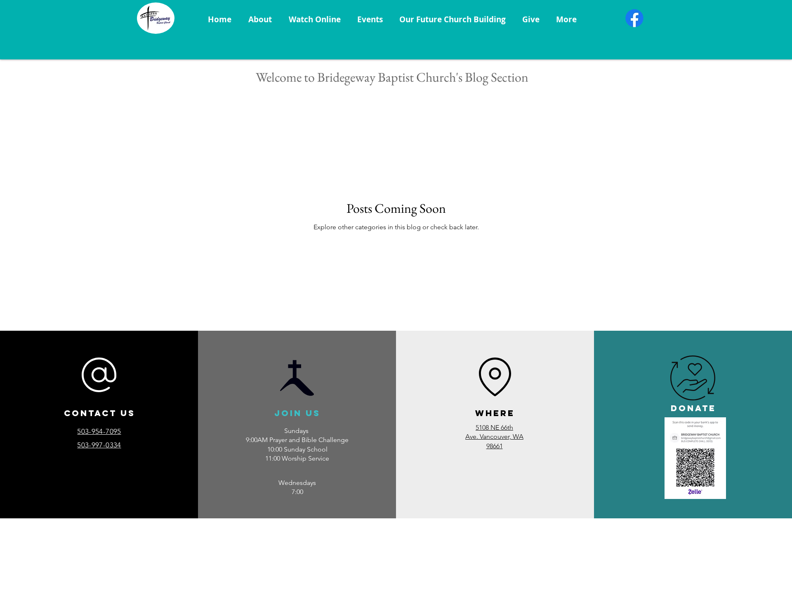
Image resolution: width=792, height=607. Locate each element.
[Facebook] (634, 18)
